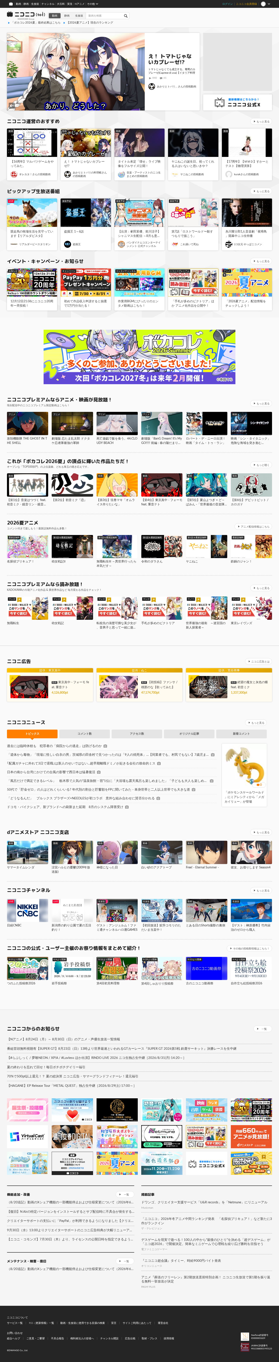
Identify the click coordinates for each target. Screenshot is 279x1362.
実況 (69, 4)
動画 (18, 4)
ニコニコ (26, 15)
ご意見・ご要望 (35, 1338)
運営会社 (163, 1323)
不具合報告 (57, 1338)
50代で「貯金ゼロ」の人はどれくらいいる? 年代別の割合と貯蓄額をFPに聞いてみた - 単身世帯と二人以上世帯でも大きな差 (98, 789)
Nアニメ (80, 4)
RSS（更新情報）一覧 (41, 1323)
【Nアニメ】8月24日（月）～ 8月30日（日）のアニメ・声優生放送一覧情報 (63, 1039)
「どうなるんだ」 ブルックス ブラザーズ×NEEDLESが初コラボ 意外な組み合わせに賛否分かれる (81, 798)
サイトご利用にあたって (137, 1323)
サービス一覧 (15, 1323)
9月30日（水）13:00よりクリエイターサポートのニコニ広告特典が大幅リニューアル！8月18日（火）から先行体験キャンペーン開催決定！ (70, 1230)
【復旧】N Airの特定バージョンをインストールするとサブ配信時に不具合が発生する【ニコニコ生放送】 (70, 1211)
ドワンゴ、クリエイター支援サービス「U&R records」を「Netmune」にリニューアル (204, 1202)
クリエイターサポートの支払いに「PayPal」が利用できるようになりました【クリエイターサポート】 (70, 1221)
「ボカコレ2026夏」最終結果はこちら (36, 22)
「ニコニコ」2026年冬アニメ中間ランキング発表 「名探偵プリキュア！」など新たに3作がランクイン (206, 1221)
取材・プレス (149, 1338)
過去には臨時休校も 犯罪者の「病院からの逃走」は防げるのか (54, 746)
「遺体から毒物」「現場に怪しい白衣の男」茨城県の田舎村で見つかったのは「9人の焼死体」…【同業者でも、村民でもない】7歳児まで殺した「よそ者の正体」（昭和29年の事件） (108, 754)
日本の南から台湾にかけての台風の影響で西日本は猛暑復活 (51, 772)
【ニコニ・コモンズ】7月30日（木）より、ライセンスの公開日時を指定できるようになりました (70, 1239)
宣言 (113, 1323)
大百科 (61, 4)
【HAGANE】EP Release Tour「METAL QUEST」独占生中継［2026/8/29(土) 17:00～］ (71, 1085)
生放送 (35, 4)
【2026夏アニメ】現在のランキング (89, 22)
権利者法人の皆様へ (82, 1338)
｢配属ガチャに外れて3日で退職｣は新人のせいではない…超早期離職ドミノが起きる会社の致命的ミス (81, 763)
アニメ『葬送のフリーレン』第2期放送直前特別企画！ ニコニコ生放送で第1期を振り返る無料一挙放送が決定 (205, 1279)
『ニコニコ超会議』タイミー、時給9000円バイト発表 (181, 1260)
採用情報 (169, 1338)
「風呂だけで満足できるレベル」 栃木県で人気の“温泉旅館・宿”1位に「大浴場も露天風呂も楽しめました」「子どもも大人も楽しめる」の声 (107, 781)
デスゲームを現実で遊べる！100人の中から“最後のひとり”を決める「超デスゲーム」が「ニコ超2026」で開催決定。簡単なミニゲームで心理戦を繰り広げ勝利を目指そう (205, 1242)
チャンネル (47, 4)
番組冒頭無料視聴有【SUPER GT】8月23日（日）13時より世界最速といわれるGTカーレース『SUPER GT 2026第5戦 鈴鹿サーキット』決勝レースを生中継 (121, 1048)
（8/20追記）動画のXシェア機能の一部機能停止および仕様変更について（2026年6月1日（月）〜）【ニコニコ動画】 (70, 1202)
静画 (26, 4)
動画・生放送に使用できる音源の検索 (82, 1323)
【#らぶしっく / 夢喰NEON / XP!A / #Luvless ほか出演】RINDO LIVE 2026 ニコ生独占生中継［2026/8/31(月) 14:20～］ (96, 1058)
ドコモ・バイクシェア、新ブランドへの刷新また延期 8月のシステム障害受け (65, 807)
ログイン (227, 4)
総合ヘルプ (13, 1338)
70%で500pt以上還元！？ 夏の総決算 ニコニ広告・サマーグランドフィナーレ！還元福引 (72, 1076)
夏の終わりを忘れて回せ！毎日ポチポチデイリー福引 (46, 1067)
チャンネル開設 (109, 1338)
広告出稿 (130, 1338)
